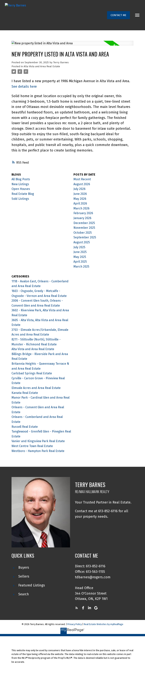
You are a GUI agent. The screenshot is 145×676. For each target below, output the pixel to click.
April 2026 (80, 203)
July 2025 (79, 247)
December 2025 (84, 223)
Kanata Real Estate (25, 393)
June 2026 (80, 194)
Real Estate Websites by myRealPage (103, 624)
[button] (118, 15)
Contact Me (118, 15)
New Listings (20, 184)
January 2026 (82, 218)
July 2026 (79, 189)
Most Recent (82, 179)
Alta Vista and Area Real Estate (42, 66)
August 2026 (81, 184)
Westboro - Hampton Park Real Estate (38, 451)
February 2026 (83, 213)
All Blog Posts (21, 179)
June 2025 (80, 252)
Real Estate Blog (23, 194)
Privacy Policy (74, 624)
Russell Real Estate (25, 427)
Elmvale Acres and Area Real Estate (36, 388)
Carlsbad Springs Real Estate (32, 373)
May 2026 (79, 199)
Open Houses (21, 189)
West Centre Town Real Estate (32, 446)
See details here (24, 86)
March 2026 (81, 208)
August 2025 (81, 242)
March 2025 (81, 266)
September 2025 (84, 237)
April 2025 (80, 261)
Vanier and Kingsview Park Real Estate (38, 441)
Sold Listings (20, 199)
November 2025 (84, 227)
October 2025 (82, 232)
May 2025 (79, 257)
